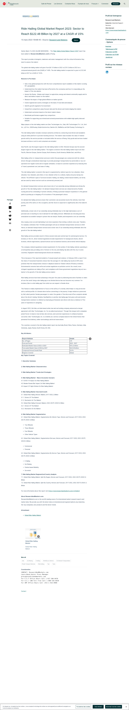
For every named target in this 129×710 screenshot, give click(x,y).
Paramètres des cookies (83, 706)
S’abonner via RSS (111, 52)
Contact (23, 591)
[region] (64, 707)
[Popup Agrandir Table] (90, 338)
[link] (46, 4)
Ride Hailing (41, 564)
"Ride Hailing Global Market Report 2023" (66, 51)
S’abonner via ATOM (112, 54)
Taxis (53, 564)
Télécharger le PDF (111, 49)
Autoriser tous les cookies (113, 706)
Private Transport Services (28, 564)
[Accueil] (11, 3)
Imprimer (108, 46)
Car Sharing (30, 560)
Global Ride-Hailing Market (33, 515)
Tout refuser (98, 706)
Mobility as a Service (48, 560)
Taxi (48, 564)
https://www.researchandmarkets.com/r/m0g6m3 (64, 491)
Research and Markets (58, 40)
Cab (23, 560)
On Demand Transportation (63, 560)
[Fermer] (126, 707)
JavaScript (109, 57)
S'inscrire (115, 3)
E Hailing (38, 560)
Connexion (105, 3)
